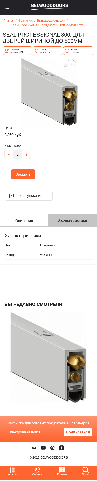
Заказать (21, 173)
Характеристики (72, 220)
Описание (24, 220)
